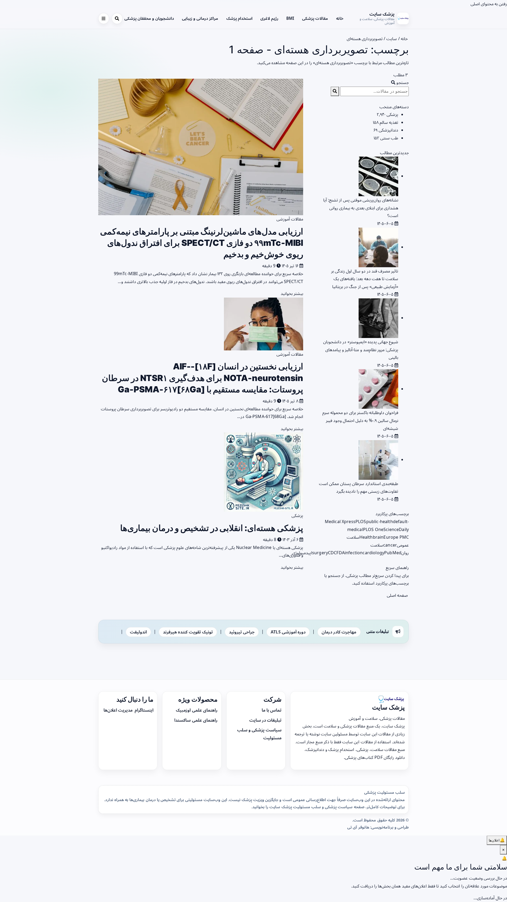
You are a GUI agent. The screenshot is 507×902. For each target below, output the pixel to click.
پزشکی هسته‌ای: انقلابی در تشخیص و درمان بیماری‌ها (211, 528)
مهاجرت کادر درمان (339, 632)
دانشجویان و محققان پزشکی (149, 18)
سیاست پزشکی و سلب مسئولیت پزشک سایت (311, 806)
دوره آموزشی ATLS (288, 632)
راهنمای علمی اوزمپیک (196, 710)
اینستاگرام (143, 710)
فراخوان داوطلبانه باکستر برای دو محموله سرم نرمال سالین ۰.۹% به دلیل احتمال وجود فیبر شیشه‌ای (360, 420)
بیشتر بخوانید (291, 293)
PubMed (392, 553)
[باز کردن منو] (103, 18)
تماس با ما (271, 710)
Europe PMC (396, 537)
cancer (390, 545)
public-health (379, 521)
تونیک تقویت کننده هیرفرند (188, 632)
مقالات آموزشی (289, 219)
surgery (320, 553)
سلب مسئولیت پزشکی (384, 792)
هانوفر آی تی (358, 827)
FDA (340, 553)
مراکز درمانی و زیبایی (200, 18)
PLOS (360, 521)
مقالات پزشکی (315, 18)
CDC (332, 553)
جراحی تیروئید (242, 632)
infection (354, 553)
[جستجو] (117, 18)
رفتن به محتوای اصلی (489, 4)
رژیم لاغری (269, 18)
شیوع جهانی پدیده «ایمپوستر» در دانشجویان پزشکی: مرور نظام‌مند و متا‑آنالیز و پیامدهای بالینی (360, 349)
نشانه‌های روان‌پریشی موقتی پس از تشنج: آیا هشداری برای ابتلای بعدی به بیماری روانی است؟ (360, 207)
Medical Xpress (340, 521)
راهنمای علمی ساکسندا (195, 720)
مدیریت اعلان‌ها (119, 710)
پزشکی (297, 515)
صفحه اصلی (398, 595)
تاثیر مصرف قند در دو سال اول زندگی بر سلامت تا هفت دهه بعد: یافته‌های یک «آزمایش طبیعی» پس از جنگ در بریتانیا (364, 278)
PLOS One (373, 529)
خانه (340, 18)
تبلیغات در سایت (265, 720)
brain (378, 537)
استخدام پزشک (239, 18)
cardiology (373, 553)
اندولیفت (138, 632)
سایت (391, 38)
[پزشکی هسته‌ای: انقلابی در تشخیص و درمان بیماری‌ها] (263, 472)
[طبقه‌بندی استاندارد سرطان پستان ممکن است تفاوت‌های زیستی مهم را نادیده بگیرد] (378, 459)
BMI (290, 18)
